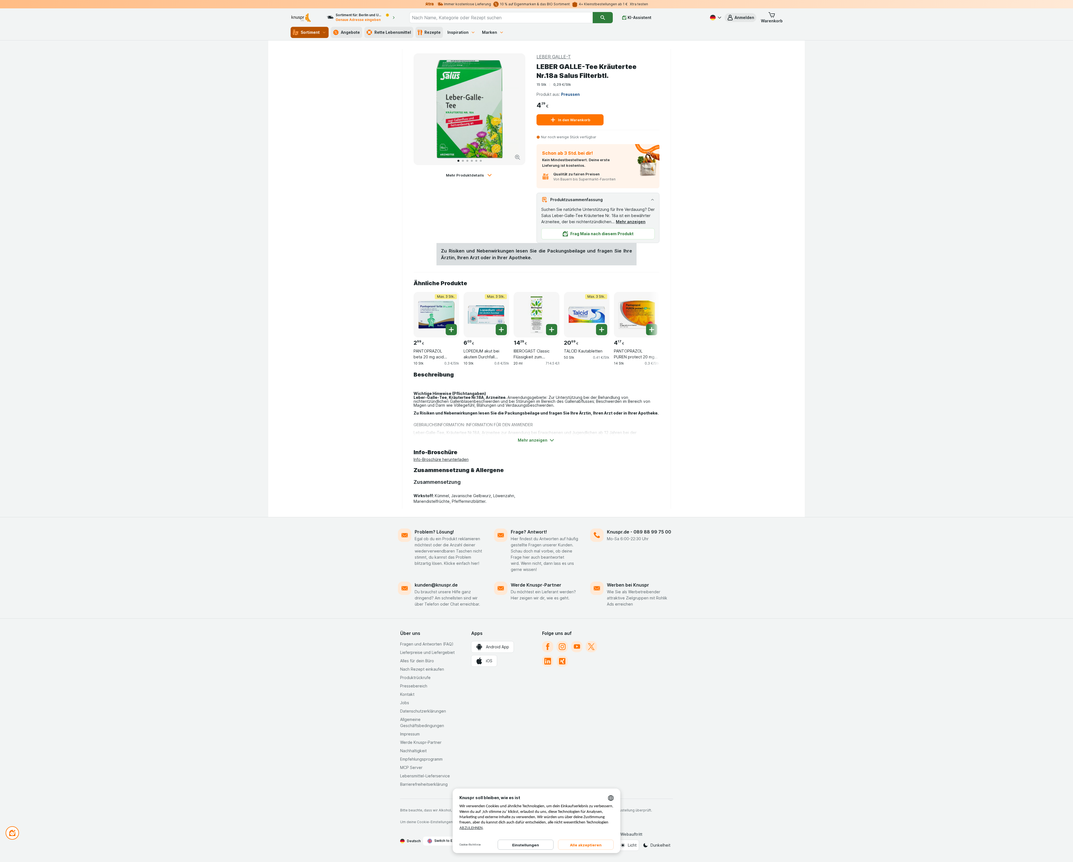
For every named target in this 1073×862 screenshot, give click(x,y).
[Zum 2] (463, 161)
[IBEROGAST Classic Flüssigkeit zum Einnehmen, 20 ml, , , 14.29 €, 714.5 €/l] (536, 314)
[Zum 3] (467, 161)
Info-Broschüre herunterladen (441, 459)
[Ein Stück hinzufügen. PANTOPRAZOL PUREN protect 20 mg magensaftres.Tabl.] (651, 329)
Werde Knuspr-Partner (536, 585)
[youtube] (576, 646)
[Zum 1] (458, 161)
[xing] (562, 661)
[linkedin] (547, 661)
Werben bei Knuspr (628, 585)
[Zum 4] (472, 161)
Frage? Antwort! (529, 532)
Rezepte (432, 32)
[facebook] (547, 646)
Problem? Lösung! (434, 532)
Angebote (350, 32)
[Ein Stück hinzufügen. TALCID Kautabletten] (601, 329)
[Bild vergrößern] (517, 157)
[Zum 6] (481, 161)
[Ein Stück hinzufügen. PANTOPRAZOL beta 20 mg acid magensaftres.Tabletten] (451, 329)
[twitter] (591, 646)
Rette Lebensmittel (392, 32)
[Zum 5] (476, 161)
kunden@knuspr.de (436, 585)
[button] (740, 17)
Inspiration (458, 32)
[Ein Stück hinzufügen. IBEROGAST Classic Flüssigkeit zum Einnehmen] (551, 329)
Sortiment (310, 32)
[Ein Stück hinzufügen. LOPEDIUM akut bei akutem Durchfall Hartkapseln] (501, 329)
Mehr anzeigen (630, 221)
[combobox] (501, 17)
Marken (489, 32)
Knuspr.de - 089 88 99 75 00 (639, 532)
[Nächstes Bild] (515, 109)
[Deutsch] (715, 17)
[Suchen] (603, 17)
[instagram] (562, 646)
